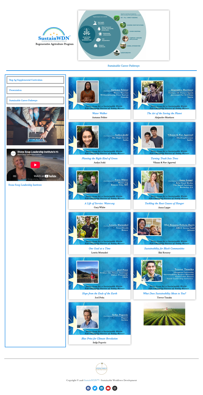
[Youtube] (108, 388)
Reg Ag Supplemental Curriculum (25, 79)
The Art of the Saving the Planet (164, 113)
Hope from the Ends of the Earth (99, 293)
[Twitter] (94, 388)
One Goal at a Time (99, 248)
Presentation (15, 90)
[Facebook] (88, 388)
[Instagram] (114, 388)
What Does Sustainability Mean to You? (164, 293)
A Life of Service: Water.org (100, 203)
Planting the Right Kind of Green (100, 158)
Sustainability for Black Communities (164, 248)
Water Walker (99, 113)
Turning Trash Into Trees (164, 158)
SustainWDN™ (91, 380)
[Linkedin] (101, 388)
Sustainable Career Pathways (123, 65)
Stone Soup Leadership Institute (25, 184)
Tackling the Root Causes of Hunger (164, 203)
